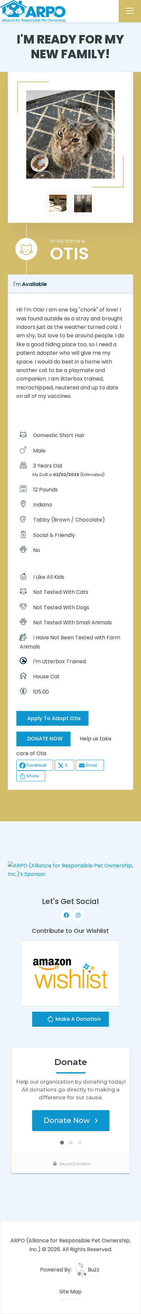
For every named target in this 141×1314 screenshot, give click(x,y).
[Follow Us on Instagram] (78, 915)
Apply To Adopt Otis (54, 718)
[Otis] (70, 134)
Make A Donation (77, 1019)
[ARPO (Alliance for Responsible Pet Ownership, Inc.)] (33, 10)
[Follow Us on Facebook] (66, 915)
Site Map (70, 1291)
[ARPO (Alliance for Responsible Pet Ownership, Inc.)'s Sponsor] (70, 870)
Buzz (93, 1269)
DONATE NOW (45, 738)
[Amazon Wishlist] (70, 973)
